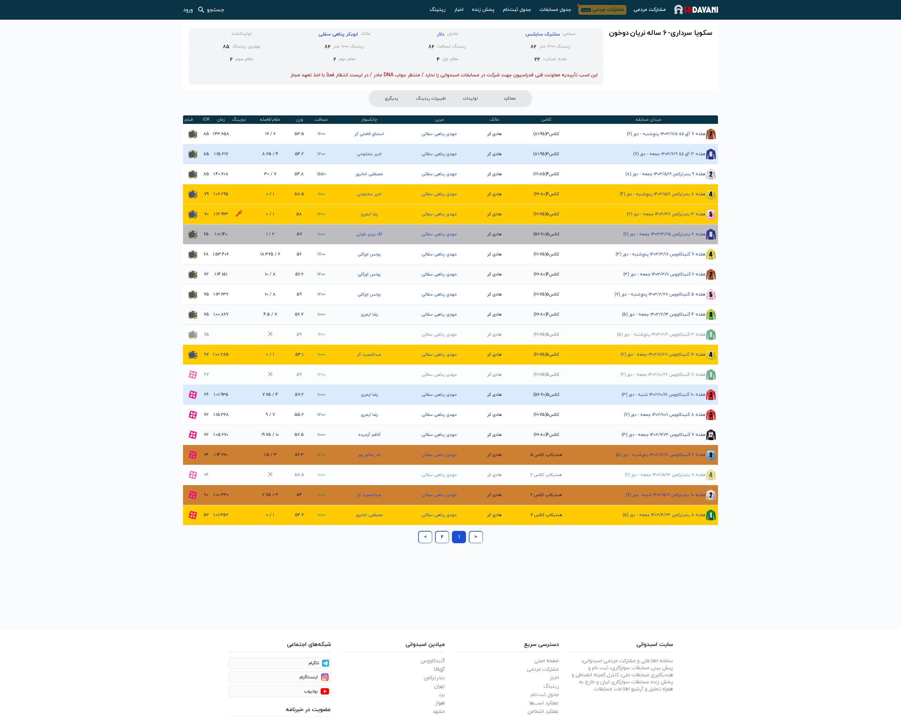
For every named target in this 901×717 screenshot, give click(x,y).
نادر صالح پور (369, 455)
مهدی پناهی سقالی (439, 134)
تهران (439, 686)
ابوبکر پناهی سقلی (338, 34)
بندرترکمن (434, 677)
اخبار (459, 9)
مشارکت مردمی (650, 9)
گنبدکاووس (433, 661)
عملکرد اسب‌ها (544, 703)
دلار (440, 34)
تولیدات (470, 98)
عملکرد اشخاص (543, 711)
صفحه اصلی (546, 661)
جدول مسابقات (555, 9)
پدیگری (391, 98)
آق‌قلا (439, 669)
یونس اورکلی (369, 254)
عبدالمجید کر (369, 354)
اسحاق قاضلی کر (369, 134)
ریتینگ (438, 9)
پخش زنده (483, 9)
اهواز (440, 703)
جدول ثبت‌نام (517, 9)
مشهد (439, 711)
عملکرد (510, 98)
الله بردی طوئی (369, 234)
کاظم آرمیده (369, 435)
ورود (188, 10)
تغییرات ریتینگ (431, 98)
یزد (442, 694)
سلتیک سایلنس (542, 34)
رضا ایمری (369, 214)
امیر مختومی (369, 154)
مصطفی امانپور (369, 174)
